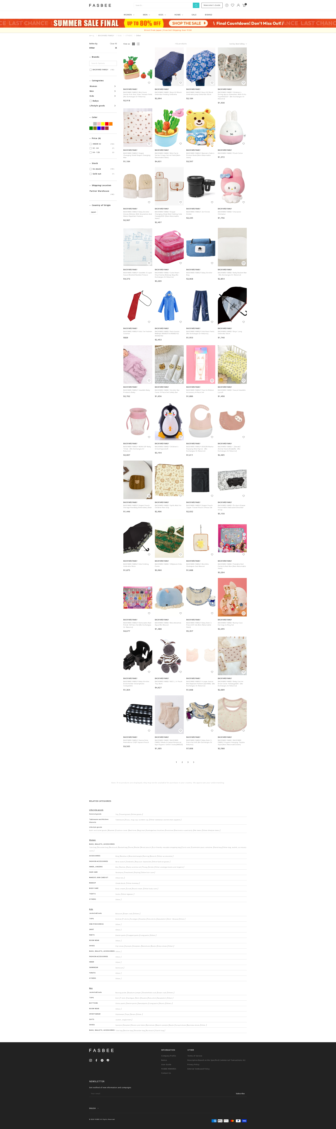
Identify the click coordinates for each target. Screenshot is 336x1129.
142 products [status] (181, 44)
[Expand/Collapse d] (103, 105)
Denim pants (121, 935)
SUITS (91, 1019)
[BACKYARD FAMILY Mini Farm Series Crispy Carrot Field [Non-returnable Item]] (169, 127)
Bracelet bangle (135, 856)
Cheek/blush (120, 883)
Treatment (129, 872)
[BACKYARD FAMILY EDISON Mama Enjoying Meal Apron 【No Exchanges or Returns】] (200, 421)
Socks (118, 894)
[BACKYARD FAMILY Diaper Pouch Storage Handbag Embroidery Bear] (137, 480)
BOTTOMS (93, 1003)
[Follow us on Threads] (102, 1060)
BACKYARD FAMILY (106, 35)
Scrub (129, 888)
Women (92, 840)
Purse (131, 847)
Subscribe (240, 1093)
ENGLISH (92, 1108)
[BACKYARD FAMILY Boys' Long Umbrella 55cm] (232, 306)
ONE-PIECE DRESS (96, 924)
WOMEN (128, 14)
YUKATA (92, 973)
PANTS (92, 935)
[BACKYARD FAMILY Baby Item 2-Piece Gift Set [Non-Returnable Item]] (200, 597)
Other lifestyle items (211, 830)
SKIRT (91, 929)
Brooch (153, 856)
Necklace (124, 856)
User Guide (166, 1064)
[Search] (196, 5)
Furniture (169, 830)
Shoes (133, 1014)
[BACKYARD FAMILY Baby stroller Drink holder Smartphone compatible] (137, 656)
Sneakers (136, 946)
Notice (164, 1060)
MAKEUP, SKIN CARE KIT (98, 877)
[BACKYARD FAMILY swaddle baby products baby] (137, 364)
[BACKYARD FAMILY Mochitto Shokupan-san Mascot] (200, 538)
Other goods (136, 814)
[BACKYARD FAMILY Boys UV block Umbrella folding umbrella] (169, 66)
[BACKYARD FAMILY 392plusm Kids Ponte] (169, 538)
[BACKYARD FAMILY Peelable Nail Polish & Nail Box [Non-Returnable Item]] (232, 538)
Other (118, 899)
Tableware (120, 820)
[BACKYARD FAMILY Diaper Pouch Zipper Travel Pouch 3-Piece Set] (200, 480)
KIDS (161, 14)
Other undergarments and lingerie (169, 867)
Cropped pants (133, 935)
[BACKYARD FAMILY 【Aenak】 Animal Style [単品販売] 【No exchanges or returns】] (232, 421)
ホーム (91, 35)
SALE (194, 14)
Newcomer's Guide (212, 5)
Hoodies (142, 919)
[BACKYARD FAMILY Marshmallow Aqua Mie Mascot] (169, 597)
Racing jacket (121, 992)
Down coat (128, 913)
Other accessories (165, 856)
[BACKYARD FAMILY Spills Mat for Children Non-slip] (169, 480)
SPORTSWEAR (95, 1014)
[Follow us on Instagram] (90, 1060)
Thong (145, 867)
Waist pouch (146, 847)
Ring (117, 856)
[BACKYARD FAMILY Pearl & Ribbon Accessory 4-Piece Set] (200, 364)
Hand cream (137, 888)
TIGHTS (92, 894)
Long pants (144, 935)
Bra (117, 867)
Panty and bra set (134, 867)
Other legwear (127, 894)
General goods (95, 814)
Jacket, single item (123, 1020)
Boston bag (128, 1030)
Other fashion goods (161, 862)
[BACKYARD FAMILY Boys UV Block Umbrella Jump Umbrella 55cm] (200, 66)
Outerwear (120, 1014)
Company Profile (168, 1056)
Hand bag (218, 847)
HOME (177, 14)
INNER (91, 962)
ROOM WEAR (94, 940)
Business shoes (193, 1025)
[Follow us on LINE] (108, 1060)
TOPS (91, 918)
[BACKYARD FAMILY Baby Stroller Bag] (200, 247)
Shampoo (119, 872)
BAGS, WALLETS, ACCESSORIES (102, 844)
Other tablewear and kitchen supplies (165, 820)
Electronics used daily (184, 830)
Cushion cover (122, 830)
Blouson (119, 913)
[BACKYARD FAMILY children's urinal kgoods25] (169, 421)
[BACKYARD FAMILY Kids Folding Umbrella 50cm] (137, 538)
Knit (117, 998)
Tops (127, 1014)
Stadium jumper (134, 992)
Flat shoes (120, 946)
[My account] (238, 5)
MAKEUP (92, 883)
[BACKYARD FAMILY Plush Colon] (232, 127)
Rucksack (113, 847)
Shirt (138, 998)
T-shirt (123, 998)
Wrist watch (120, 862)
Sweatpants (143, 1003)
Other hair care (147, 872)
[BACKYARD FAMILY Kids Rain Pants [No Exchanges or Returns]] (200, 306)
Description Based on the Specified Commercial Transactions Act (216, 1060)
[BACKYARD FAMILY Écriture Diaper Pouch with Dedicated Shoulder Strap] (232, 480)
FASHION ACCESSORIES (98, 861)
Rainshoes (146, 946)
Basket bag (123, 847)
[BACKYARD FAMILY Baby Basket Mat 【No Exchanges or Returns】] (232, 247)
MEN (145, 14)
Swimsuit (119, 968)
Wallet (137, 847)
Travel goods (125, 814)
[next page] (193, 762)
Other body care (150, 888)
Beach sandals (162, 1025)
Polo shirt (152, 998)
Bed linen (132, 830)
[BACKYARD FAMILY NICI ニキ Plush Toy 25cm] (169, 656)
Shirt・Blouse (172, 919)
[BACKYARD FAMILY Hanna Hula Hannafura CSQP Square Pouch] (137, 714)
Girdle (151, 867)
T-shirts (126, 919)
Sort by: (237, 44)
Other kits (120, 878)
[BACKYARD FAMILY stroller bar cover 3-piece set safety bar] (169, 364)
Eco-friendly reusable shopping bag (166, 847)
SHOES (92, 946)
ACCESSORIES (94, 856)
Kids (91, 909)
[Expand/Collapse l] (103, 86)
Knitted (119, 919)
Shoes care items (138, 1025)
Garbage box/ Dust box (155, 830)
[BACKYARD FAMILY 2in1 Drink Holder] (200, 186)
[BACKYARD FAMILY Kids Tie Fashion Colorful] (137, 306)
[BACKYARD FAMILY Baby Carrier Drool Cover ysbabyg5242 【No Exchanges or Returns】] (232, 656)
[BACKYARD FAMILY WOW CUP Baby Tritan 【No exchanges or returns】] (137, 421)
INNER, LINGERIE (96, 867)
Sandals (128, 946)
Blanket (111, 830)
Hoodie (144, 998)
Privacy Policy (193, 1064)
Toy (117, 814)
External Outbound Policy (198, 1069)
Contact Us (166, 1073)
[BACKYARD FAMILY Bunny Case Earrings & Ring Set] (232, 597)
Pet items (197, 830)
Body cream (120, 888)
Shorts (162, 1003)
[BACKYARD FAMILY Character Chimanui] (232, 186)
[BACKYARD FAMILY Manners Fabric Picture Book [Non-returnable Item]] (200, 127)
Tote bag (92, 847)
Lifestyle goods (96, 810)
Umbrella (130, 862)
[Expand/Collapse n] (103, 91)
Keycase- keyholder (143, 862)
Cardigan (134, 919)
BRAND (208, 14)
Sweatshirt (161, 919)
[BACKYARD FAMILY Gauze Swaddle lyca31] (232, 364)
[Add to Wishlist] (149, 83)
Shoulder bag (103, 847)
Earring (146, 856)
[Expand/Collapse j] (103, 96)
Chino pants (120, 1003)
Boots (153, 946)
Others (136, 913)
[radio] (133, 44)
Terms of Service (194, 1056)
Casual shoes (180, 1025)
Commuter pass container (202, 847)
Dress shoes (162, 946)
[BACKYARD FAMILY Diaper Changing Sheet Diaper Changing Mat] (137, 127)
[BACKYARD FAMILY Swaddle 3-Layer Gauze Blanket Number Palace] (137, 247)
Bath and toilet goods (98, 830)
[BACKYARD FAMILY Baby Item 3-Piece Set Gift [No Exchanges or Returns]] (200, 714)
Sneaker (126, 1025)
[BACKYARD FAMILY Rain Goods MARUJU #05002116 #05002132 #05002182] (169, 306)
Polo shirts (151, 919)
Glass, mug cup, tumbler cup (136, 820)
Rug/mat (141, 830)
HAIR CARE (93, 872)
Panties (123, 867)
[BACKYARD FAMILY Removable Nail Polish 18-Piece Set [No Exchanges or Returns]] (137, 597)
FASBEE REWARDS (168, 1069)
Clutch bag (159, 1030)
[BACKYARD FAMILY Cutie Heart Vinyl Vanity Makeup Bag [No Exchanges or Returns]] (169, 247)
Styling (137, 872)
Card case (186, 847)
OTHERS (92, 899)
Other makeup (132, 883)
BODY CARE (93, 888)
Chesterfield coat (149, 992)
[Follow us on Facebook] (96, 1060)
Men (91, 988)
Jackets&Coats (95, 913)
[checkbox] (103, 69)
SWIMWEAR (93, 967)
